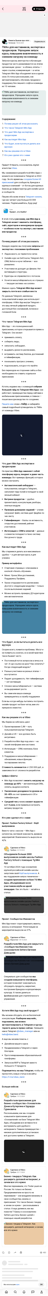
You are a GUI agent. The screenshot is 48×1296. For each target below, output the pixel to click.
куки (17, 1284)
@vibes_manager (25, 1031)
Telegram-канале (33, 196)
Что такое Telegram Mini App (18, 128)
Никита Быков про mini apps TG (19, 40)
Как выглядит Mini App (15, 139)
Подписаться (39, 41)
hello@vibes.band (10, 1034)
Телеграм (11, 43)
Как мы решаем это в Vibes (17, 151)
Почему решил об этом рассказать (21, 123)
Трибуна (13, 850)
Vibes (14, 168)
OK (41, 1284)
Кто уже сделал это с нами (17, 155)
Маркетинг (14, 940)
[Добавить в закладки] (9, 1252)
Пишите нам (7, 404)
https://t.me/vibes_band (13, 1077)
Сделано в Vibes (17, 848)
